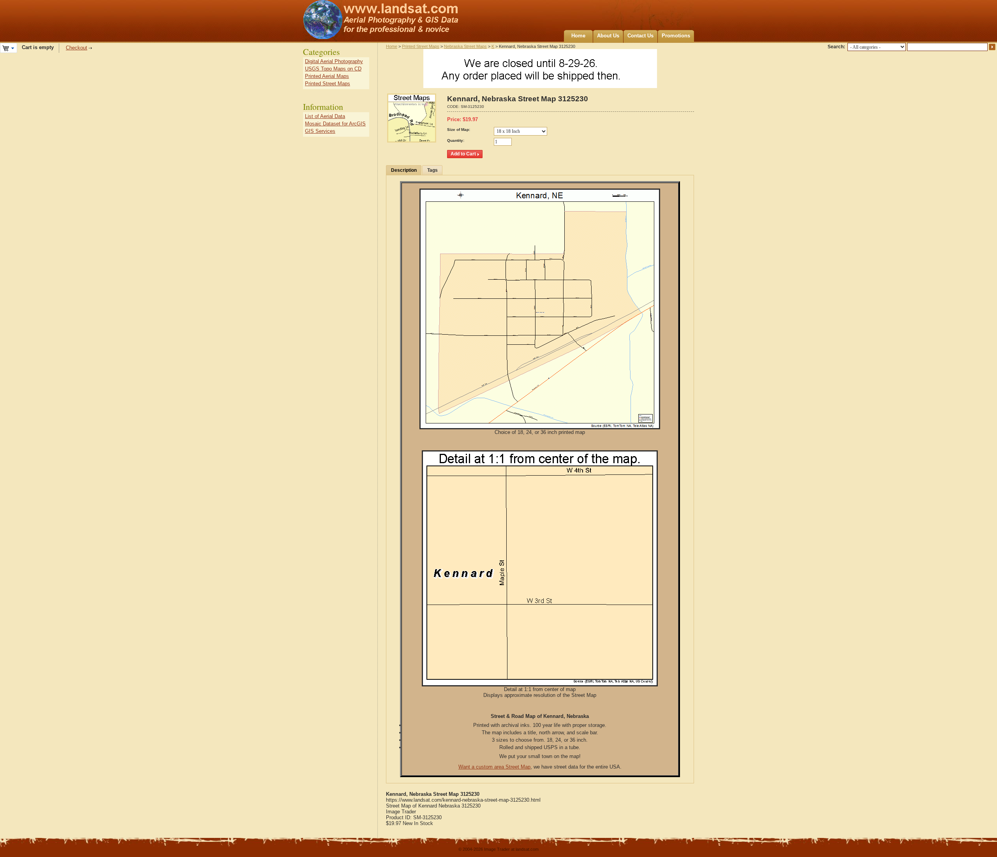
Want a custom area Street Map (494, 767)
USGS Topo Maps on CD (333, 69)
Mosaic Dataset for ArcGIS (335, 124)
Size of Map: (458, 129)
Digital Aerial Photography (334, 61)
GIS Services (320, 131)
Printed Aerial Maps (327, 76)
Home (578, 36)
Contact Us (640, 36)
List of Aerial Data (325, 116)
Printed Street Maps (420, 46)
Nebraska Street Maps (465, 46)
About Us (608, 36)
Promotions (676, 36)
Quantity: (455, 140)
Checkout (76, 48)
